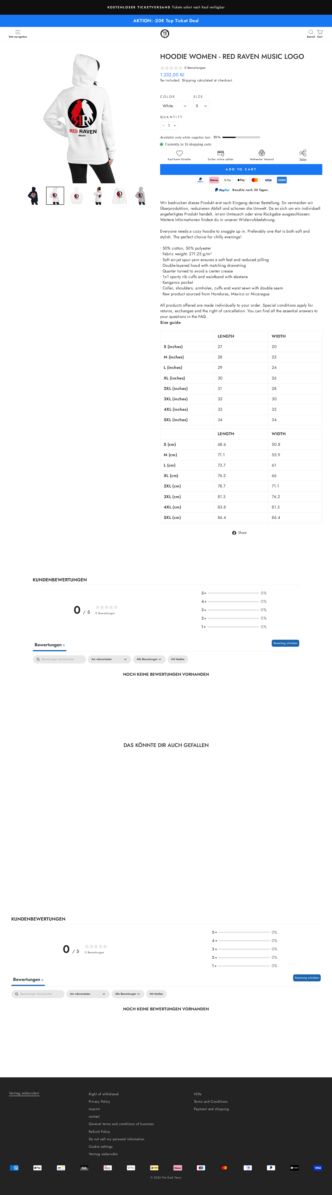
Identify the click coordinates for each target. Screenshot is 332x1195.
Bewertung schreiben (285, 643)
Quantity (171, 117)
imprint (94, 1109)
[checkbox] (178, 659)
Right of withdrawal (104, 1094)
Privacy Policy (99, 1101)
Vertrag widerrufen (103, 1154)
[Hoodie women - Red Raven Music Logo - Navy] (43, 887)
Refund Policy (99, 1131)
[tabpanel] (166, 689)
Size (198, 96)
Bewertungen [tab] (50, 645)
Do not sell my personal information (117, 1139)
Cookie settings (101, 1146)
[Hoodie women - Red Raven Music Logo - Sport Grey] (49, 887)
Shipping (189, 80)
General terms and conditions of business (121, 1123)
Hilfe (197, 1094)
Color (167, 96)
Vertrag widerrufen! (24, 1093)
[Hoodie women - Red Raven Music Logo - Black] (37, 887)
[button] (234, 593)
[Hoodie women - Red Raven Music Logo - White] (56, 887)
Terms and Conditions (210, 1101)
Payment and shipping (211, 1109)
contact (94, 1116)
